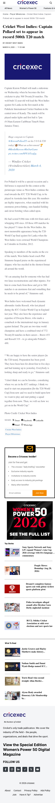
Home (5, 14)
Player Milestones (17, 14)
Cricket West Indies (14, 43)
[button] (51, 3)
